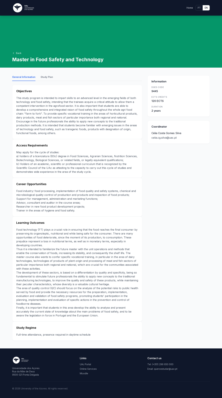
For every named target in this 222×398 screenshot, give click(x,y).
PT (199, 7)
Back (18, 53)
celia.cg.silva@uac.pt (164, 137)
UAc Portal (85, 364)
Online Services (88, 368)
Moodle (84, 373)
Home (190, 7)
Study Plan (47, 77)
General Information (23, 77)
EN (206, 7)
